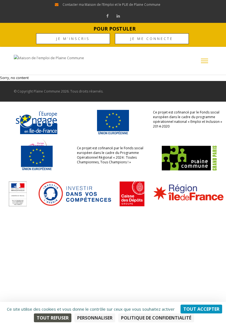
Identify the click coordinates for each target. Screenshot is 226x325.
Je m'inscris (73, 38)
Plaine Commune (47, 91)
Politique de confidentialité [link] (156, 318)
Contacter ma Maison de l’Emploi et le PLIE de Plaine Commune (111, 4)
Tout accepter (201, 309)
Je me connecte (151, 38)
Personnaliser (94, 318)
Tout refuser (53, 318)
